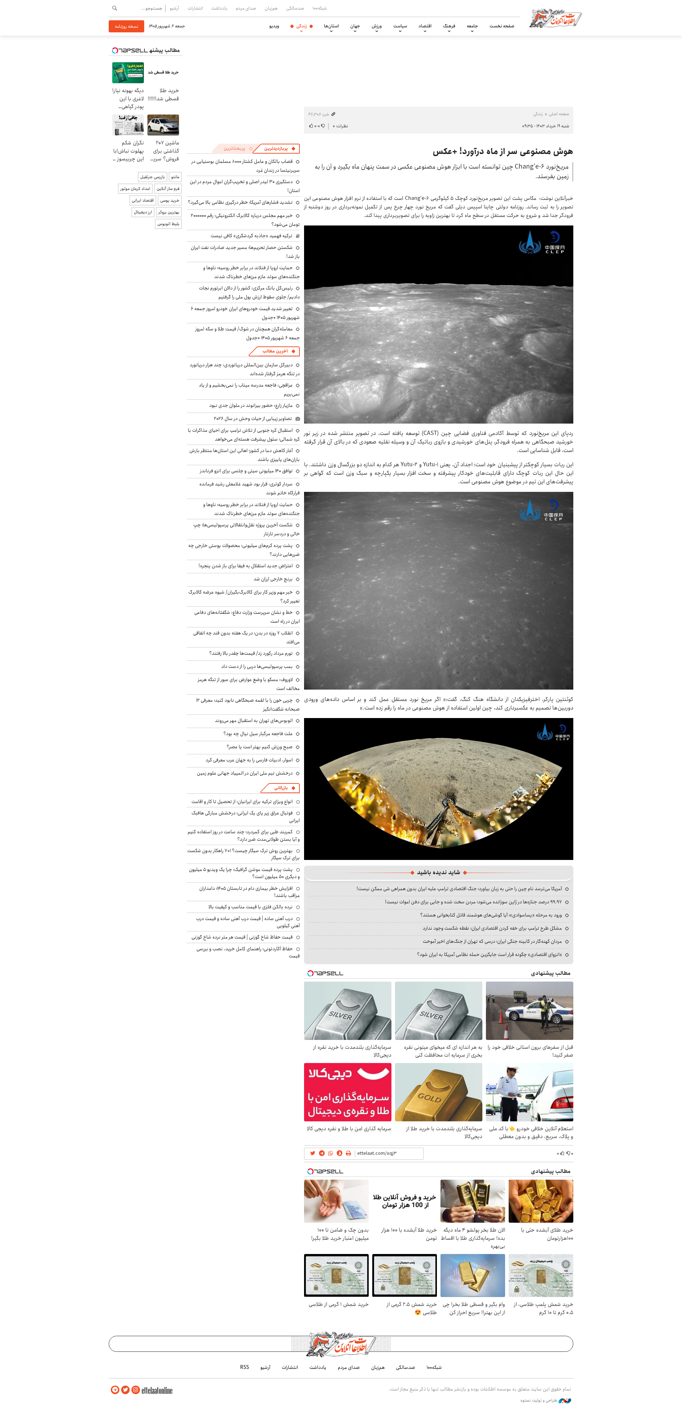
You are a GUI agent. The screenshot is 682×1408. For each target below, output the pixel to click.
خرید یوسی (169, 200)
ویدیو (274, 26)
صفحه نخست (501, 26)
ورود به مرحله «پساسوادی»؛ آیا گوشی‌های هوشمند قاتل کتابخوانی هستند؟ (491, 915)
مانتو (175, 177)
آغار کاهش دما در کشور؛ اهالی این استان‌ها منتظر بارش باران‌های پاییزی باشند (244, 455)
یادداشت (219, 8)
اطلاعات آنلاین (555, 18)
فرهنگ (449, 26)
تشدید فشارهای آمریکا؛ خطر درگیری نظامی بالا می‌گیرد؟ (240, 202)
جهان (355, 26)
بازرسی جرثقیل (152, 177)
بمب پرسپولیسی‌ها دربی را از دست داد (257, 666)
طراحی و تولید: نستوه (539, 1400)
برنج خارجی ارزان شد (273, 579)
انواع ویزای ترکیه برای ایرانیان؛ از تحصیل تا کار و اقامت (242, 802)
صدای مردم (246, 8)
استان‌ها (331, 26)
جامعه (472, 26)
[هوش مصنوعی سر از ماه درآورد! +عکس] (438, 324)
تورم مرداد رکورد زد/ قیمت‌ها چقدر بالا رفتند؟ (251, 653)
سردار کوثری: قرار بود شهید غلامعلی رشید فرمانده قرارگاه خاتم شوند (249, 488)
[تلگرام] (115, 1390)
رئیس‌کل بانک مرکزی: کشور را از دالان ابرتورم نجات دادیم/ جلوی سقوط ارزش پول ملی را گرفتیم (249, 292)
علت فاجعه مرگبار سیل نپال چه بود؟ (258, 734)
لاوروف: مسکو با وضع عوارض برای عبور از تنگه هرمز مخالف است (249, 684)
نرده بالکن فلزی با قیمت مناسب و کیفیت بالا (251, 907)
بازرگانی (281, 788)
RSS (244, 1367)
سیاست (400, 26)
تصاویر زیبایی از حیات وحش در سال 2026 (253, 419)
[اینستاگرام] (135, 1390)
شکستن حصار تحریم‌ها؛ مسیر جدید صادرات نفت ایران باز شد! (245, 252)
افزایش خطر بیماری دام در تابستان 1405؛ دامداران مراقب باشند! (249, 891)
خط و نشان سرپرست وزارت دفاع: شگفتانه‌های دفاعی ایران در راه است (247, 617)
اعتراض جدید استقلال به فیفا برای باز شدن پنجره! (246, 566)
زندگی (301, 26)
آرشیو (174, 8)
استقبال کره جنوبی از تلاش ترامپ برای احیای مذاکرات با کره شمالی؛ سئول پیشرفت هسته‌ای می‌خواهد (244, 434)
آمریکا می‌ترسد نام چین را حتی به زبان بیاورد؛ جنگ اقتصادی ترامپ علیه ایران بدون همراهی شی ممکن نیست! (459, 889)
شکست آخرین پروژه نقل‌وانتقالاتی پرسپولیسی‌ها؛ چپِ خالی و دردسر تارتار (246, 529)
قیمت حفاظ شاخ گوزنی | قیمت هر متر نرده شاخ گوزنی (242, 937)
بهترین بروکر (168, 212)
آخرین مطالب (275, 351)
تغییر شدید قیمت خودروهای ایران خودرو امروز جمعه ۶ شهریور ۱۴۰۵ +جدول (245, 313)
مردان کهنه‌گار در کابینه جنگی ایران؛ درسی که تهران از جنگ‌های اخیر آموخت (492, 941)
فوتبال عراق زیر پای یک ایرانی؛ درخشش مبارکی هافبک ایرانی (245, 816)
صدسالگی (295, 8)
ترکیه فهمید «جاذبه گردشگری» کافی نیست (251, 236)
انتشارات (195, 8)
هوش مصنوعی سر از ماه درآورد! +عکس (503, 151)
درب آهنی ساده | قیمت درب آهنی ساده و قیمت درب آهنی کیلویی (248, 922)
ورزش (377, 26)
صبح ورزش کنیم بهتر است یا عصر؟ (260, 747)
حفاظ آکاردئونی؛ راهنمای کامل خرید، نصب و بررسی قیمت (248, 952)
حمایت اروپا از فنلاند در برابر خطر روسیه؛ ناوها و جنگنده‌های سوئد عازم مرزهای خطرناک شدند (251, 272)
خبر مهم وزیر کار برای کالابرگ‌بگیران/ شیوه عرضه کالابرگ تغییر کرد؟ (244, 596)
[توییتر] (125, 1390)
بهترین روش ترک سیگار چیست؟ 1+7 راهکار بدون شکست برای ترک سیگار (243, 854)
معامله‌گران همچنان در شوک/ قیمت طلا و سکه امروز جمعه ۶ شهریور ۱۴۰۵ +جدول (247, 333)
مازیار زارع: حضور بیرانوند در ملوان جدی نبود (251, 405)
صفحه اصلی (559, 114)
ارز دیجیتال (143, 212)
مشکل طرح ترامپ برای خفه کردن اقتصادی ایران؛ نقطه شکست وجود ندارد (492, 928)
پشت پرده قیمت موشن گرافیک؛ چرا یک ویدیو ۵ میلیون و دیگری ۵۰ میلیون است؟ (244, 873)
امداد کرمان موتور (135, 188)
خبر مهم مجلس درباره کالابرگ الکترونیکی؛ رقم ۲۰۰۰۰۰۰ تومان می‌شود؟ (245, 220)
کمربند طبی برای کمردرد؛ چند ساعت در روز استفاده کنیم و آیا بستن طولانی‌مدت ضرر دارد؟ (244, 835)
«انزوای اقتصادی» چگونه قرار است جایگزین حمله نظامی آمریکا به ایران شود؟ (489, 954)
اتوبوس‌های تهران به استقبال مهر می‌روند (254, 720)
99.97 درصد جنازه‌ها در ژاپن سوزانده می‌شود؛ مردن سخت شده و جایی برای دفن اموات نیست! (473, 902)
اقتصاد (425, 26)
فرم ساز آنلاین (168, 188)
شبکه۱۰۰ (320, 8)
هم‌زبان (271, 8)
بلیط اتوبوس (168, 224)
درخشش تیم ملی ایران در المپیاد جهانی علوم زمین (245, 773)
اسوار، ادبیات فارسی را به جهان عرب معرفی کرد (249, 760)
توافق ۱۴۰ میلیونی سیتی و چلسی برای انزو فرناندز (246, 471)
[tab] (280, 149)
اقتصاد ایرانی (143, 200)
